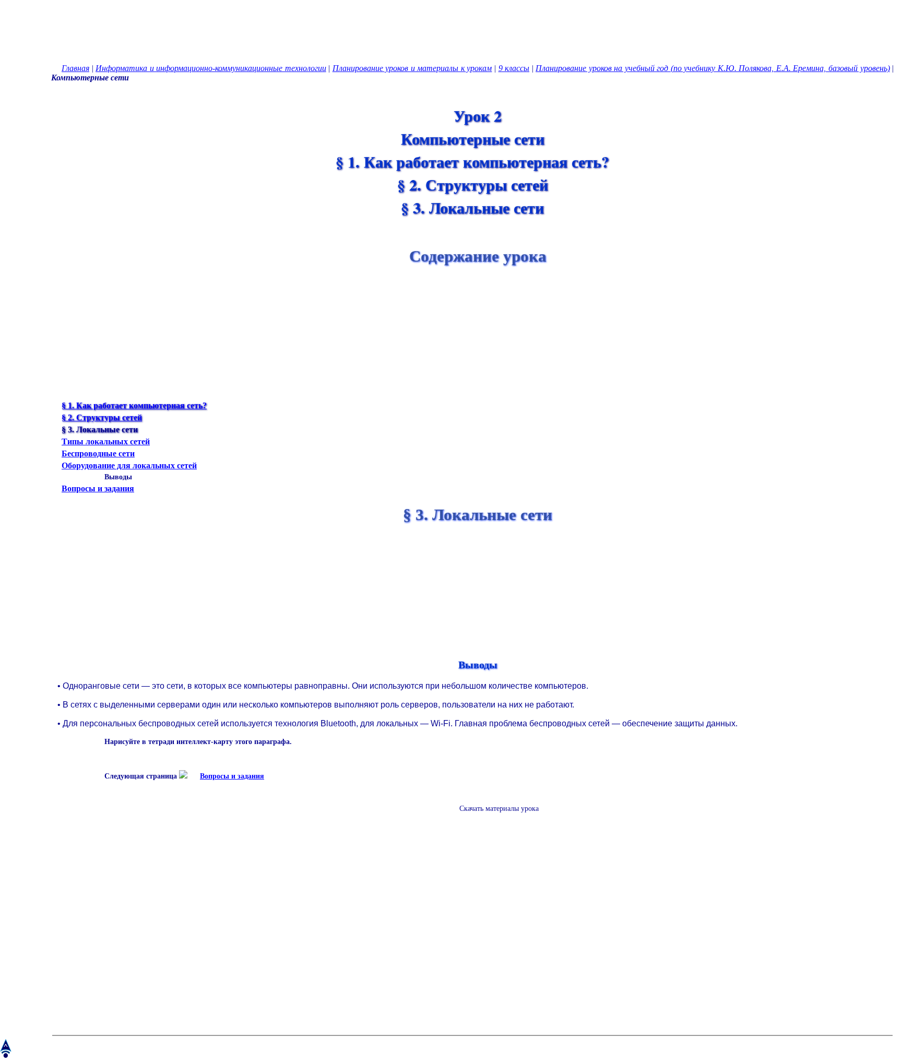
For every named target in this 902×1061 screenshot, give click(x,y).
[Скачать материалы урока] (494, 817)
